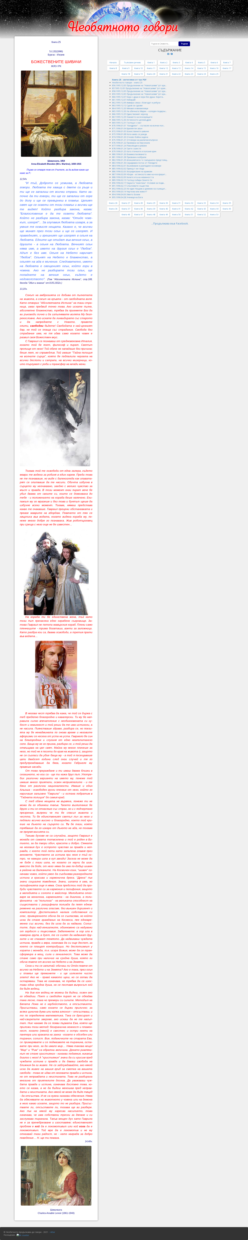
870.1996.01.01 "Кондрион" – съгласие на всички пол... (138, 125)
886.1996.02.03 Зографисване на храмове (132, 171)
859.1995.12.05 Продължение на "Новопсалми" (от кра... (139, 94)
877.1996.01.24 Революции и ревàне (129, 145)
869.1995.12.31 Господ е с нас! (126, 122)
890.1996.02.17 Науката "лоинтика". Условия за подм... (138, 183)
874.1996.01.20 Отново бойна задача (130, 137)
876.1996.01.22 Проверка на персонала (131, 142)
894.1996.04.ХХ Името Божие (126, 194)
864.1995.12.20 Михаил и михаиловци (130, 108)
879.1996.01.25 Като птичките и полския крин (134, 151)
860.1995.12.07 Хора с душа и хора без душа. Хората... (138, 97)
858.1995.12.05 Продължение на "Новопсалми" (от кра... (139, 91)
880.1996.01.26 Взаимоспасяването (129, 154)
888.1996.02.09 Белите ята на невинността (133, 177)
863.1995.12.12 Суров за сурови (127, 105)
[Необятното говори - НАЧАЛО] (124, 19)
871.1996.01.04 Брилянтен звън (127, 128)
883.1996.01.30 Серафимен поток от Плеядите (134, 162)
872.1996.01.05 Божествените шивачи (130, 131)
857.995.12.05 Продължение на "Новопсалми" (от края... (139, 88)
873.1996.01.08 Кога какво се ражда (129, 134)
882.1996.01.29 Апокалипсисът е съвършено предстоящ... (140, 160)
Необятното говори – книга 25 (127, 82)
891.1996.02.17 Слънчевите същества (130, 185)
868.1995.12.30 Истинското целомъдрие (131, 119)
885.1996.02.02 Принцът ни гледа (128, 168)
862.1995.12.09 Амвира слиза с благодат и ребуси (136, 102)
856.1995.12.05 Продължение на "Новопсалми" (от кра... (139, 85)
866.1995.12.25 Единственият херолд (130, 114)
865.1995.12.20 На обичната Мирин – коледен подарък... (139, 111)
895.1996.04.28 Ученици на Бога (127, 197)
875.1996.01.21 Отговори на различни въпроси (135, 140)
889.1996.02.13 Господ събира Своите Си (132, 180)
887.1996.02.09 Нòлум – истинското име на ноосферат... (139, 174)
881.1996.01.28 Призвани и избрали (129, 157)
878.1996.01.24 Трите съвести (126, 148)
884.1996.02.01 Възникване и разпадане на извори (136, 165)
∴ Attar (52, 1232)
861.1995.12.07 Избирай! (123, 99)
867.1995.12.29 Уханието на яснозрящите (132, 117)
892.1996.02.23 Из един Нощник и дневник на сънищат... (139, 188)
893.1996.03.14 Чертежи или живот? (129, 191)
